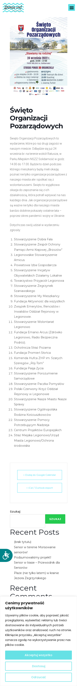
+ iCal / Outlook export (39, 487)
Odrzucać (38, 677)
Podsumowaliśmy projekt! (32, 557)
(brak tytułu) (22, 542)
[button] (71, 7)
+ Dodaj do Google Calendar (39, 474)
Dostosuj (38, 666)
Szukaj (15, 511)
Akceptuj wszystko (38, 655)
